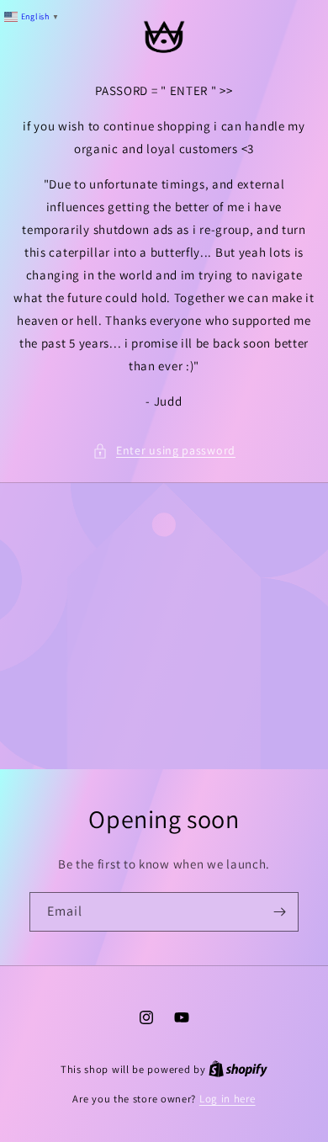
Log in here (227, 1099)
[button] (164, 450)
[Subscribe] (279, 912)
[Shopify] (238, 1069)
